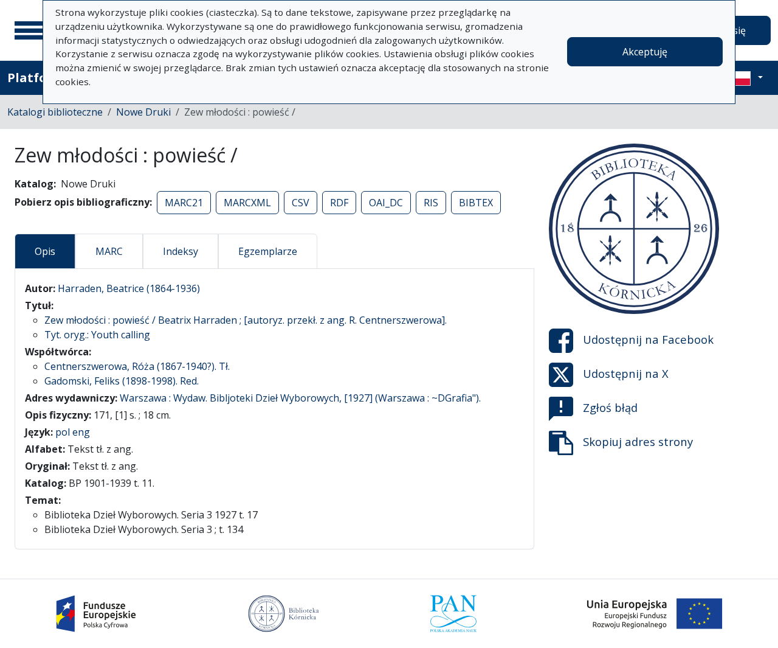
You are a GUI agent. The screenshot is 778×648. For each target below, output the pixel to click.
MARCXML (247, 202)
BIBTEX (476, 202)
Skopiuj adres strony (638, 441)
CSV (300, 202)
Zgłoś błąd (610, 407)
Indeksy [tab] (180, 251)
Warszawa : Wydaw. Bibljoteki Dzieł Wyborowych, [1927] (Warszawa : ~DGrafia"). (300, 398)
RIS (431, 202)
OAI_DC (386, 202)
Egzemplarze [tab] (267, 251)
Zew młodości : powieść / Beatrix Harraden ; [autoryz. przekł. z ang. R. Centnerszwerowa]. (245, 320)
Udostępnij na (648, 339)
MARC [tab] (109, 251)
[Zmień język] (746, 78)
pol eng (72, 432)
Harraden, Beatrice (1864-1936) (129, 288)
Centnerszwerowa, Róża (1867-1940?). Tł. (137, 366)
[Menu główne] (29, 30)
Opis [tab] (45, 251)
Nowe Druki (143, 112)
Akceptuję (644, 51)
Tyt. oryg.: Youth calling (97, 334)
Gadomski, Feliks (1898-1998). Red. (121, 381)
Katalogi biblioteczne (55, 112)
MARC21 (184, 202)
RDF (339, 202)
